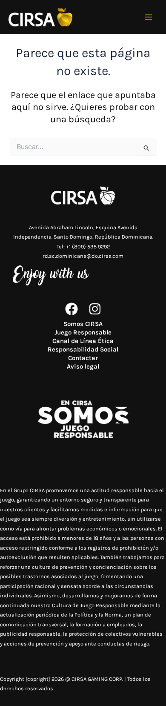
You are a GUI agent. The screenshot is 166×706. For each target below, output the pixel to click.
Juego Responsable (83, 332)
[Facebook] (71, 309)
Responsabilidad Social (83, 349)
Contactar (83, 358)
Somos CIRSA (83, 324)
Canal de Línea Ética (83, 341)
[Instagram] (95, 309)
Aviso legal (83, 366)
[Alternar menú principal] (149, 17)
